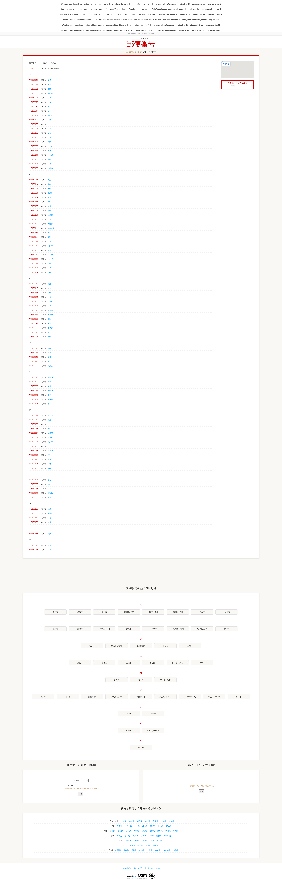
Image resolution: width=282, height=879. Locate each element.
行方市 (141, 680)
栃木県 (160, 826)
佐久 (49, 288)
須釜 (49, 319)
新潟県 (112, 831)
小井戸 (50, 259)
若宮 (49, 550)
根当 (49, 395)
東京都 (119, 826)
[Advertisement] (237, 125)
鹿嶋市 (80, 629)
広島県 (152, 841)
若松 (49, 545)
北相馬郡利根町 (178, 629)
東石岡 (50, 433)
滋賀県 (159, 836)
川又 (49, 233)
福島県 (171, 821)
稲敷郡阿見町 (153, 612)
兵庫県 (135, 836)
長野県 (152, 831)
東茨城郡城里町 (214, 697)
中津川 (50, 377)
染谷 (49, 337)
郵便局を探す (149, 868)
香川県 (140, 845)
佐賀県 (126, 850)
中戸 (49, 382)
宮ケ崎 (50, 493)
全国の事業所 (138, 868)
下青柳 (50, 301)
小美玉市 (226, 612)
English (158, 868)
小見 (49, 164)
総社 (49, 332)
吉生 (49, 522)
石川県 (128, 831)
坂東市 (43, 697)
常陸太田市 (92, 697)
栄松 (49, 284)
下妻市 (165, 646)
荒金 (49, 89)
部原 (49, 464)
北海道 (123, 821)
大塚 (49, 137)
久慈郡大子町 (202, 629)
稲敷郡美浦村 (128, 612)
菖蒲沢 (50, 315)
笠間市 (55, 629)
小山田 (50, 168)
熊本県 (142, 850)
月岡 (49, 357)
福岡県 (118, 850)
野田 (49, 404)
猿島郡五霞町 (116, 646)
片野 (49, 202)
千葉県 (137, 826)
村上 (49, 497)
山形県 (163, 821)
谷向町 (50, 513)
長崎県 (134, 850)
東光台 (50, 366)
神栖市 (128, 629)
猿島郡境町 (141, 646)
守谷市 (153, 714)
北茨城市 (153, 629)
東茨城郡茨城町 (165, 697)
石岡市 (55, 612)
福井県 (136, 831)
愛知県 (175, 831)
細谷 (49, 468)
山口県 (160, 841)
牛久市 (202, 612)
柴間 (49, 297)
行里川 (50, 391)
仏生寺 (50, 459)
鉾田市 (238, 697)
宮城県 (147, 821)
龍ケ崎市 (141, 748)
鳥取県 (128, 841)
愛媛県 (148, 845)
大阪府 (119, 836)
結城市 (128, 731)
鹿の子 (50, 211)
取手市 (202, 663)
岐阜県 (160, 831)
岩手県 (139, 821)
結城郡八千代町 (153, 731)
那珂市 (116, 680)
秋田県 (155, 821)
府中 (49, 455)
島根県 (136, 841)
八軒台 (50, 415)
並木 (49, 386)
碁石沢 (50, 255)
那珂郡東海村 (165, 680)
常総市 (190, 646)
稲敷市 (104, 612)
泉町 (49, 106)
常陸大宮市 (141, 697)
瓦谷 (49, 237)
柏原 (49, 188)
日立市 (67, 697)
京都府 (127, 836)
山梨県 (144, 831)
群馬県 (168, 826)
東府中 (50, 451)
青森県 (131, 821)
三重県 (151, 836)
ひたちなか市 (116, 697)
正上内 (50, 310)
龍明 (49, 534)
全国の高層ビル (126, 868)
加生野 (50, 224)
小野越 (50, 155)
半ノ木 (50, 429)
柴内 (49, 293)
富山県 (120, 831)
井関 (49, 111)
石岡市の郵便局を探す (237, 83)
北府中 (50, 246)
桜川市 (92, 646)
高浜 (49, 348)
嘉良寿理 (51, 228)
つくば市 (153, 663)
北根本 (50, 241)
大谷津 (50, 146)
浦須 (49, 120)
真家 (49, 480)
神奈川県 (128, 826)
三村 (49, 489)
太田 (49, 133)
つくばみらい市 (178, 663)
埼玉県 (145, 826)
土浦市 (128, 663)
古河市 (226, 629)
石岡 (49, 98)
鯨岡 (49, 250)
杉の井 (50, 328)
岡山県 (144, 841)
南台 (49, 484)
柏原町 (50, 193)
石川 (49, 102)
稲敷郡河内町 (177, 612)
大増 (49, 142)
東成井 (50, 446)
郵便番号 (141, 44)
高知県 (156, 845)
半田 (49, 424)
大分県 (149, 850)
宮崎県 (157, 850)
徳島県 (132, 845)
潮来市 (80, 612)
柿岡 (49, 184)
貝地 (49, 180)
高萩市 (80, 663)
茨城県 (130, 51)
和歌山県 (167, 836)
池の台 (50, 93)
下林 (49, 306)
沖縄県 (175, 850)
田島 (49, 353)
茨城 (49, 420)
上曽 (49, 124)
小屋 (49, 272)
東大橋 (50, 437)
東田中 (50, 442)
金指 (49, 206)
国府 (49, 263)
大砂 (49, 128)
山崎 (49, 509)
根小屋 (50, 399)
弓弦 (49, 518)
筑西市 (104, 663)
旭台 (49, 84)
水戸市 (128, 714)
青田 (49, 80)
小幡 (49, 159)
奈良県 (143, 836)
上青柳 (50, 215)
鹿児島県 (166, 850)
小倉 (49, 151)
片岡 (49, 197)
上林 (49, 219)
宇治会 (50, 115)
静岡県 (168, 831)
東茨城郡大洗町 (190, 697)
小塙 (49, 268)
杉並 (49, 323)
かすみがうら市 (104, 629)
